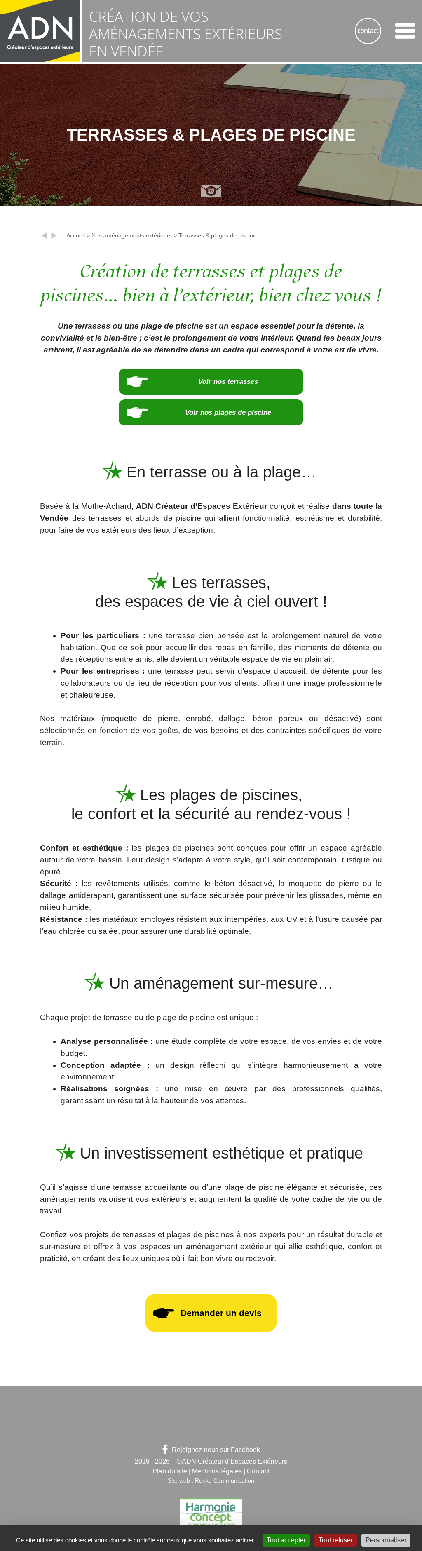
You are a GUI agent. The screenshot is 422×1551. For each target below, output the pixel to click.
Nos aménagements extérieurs (131, 235)
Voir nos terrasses (228, 381)
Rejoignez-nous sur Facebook (216, 1449)
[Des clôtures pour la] (54, 237)
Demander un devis (221, 1313)
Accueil (75, 235)
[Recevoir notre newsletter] (211, 191)
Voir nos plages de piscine (228, 412)
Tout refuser (336, 1540)
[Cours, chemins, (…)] (44, 237)
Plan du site (169, 1471)
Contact (258, 1471)
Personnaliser (386, 1540)
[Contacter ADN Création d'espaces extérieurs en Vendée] (368, 31)
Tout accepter (286, 1540)
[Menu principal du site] (404, 31)
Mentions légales (217, 1471)
